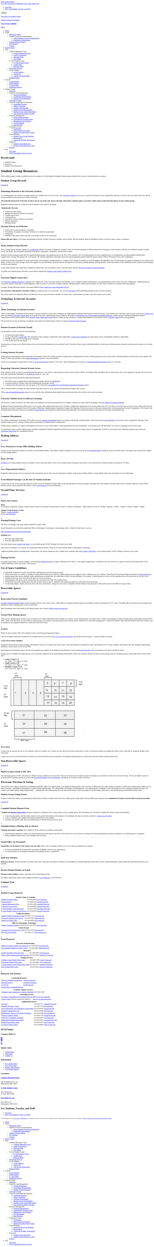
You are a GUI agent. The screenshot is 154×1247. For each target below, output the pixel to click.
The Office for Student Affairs (11, 16)
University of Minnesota (21, 1118)
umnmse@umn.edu (50, 1020)
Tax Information (18, 1214)
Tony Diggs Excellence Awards (23, 1205)
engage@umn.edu (29, 980)
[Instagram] (77, 1042)
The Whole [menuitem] (17, 59)
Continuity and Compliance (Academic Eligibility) (17, 992)
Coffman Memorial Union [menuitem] (22, 53)
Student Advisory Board (17, 1133)
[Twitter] (77, 1040)
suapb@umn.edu (42, 902)
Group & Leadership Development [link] (20, 102)
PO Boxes (4, 463)
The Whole (17, 1150)
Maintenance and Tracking (22, 1212)
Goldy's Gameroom (19, 1146)
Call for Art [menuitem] (17, 74)
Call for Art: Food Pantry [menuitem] (21, 76)
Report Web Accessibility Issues (103, 1118)
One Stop (8, 7)
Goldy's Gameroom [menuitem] (19, 55)
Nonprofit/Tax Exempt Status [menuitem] (23, 119)
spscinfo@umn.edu (43, 909)
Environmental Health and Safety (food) (14, 948)
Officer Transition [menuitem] (19, 106)
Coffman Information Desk (10, 904)
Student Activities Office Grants (23, 1223)
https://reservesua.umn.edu (58, 608)
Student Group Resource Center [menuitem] (24, 146)
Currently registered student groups (12, 603)
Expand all (4, 185)
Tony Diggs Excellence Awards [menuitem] (23, 114)
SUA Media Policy (11, 1064)
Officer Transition (19, 1197)
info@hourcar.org (40, 932)
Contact (11, 1137)
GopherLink (34, 249)
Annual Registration (32, 358)
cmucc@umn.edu (46, 960)
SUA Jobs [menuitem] (12, 151)
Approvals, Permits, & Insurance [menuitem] (24, 140)
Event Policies (55, 777)
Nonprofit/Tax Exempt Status (23, 1210)
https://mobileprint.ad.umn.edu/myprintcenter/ (16, 531)
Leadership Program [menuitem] (20, 104)
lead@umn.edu (28, 985)
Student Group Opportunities (23, 1201)
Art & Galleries (18, 1163)
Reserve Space (10, 1139)
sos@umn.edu (39, 916)
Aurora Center (6, 999)
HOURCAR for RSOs (8, 932)
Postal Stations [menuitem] (14, 83)
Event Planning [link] (14, 134)
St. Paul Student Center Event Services (14, 911)
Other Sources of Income (21, 1222)
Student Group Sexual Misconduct (24, 1203)
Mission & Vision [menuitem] (15, 34)
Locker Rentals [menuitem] (14, 81)
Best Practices (18, 1216)
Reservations (17, 1229)
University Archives (69, 195)
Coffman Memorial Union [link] (18, 51)
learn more (71, 291)
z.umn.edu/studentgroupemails (97, 362)
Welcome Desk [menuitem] (18, 57)
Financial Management (20, 1208)
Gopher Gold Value (22, 544)
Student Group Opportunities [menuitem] (23, 110)
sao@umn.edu (42, 485)
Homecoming (9, 1052)
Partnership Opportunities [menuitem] (21, 40)
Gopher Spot (17, 1156)
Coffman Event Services (9, 906)
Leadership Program (20, 1195)
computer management (48, 420)
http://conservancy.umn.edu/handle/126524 (54, 287)
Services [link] (8, 80)
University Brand (113, 317)
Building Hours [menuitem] (14, 78)
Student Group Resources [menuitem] (21, 144)
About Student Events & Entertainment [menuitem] (26, 38)
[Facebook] (77, 1038)
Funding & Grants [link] (15, 127)
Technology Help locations (77, 321)
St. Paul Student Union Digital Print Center (15, 964)
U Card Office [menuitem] (14, 85)
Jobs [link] (6, 149)
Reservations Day (145, 574)
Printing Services (46, 562)
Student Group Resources (21, 1235)
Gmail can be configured (79, 337)
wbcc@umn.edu (45, 962)
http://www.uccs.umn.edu (41, 997)
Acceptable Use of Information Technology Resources (95, 315)
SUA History (13, 1135)
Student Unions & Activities (10, 20)
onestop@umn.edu (50, 1004)
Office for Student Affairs (9, 1015)
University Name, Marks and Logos (40, 317)
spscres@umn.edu (43, 911)
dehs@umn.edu (44, 948)
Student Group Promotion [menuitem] (21, 98)
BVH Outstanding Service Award (20, 1244)
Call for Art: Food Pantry (21, 1167)
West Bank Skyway (8, 1098)
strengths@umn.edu (30, 982)
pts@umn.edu (39, 930)
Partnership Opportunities (21, 1131)
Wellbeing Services (15, 1178)
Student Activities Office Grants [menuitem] (23, 132)
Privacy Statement (88, 1118)
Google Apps (148, 313)
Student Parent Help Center (10, 1022)
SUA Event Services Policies (63, 636)
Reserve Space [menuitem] (10, 48)
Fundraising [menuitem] (17, 129)
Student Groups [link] (10, 89)
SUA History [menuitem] (13, 44)
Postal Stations (14, 1174)
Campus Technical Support (10, 925)
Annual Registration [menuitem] (20, 95)
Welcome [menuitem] (12, 91)
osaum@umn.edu (50, 1015)
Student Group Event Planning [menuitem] (23, 136)
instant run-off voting (104, 816)
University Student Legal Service (12, 918)
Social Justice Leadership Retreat (12, 987)
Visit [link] (6, 49)
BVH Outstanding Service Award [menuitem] (20, 153)
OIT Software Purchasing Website (112, 402)
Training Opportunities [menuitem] (20, 108)
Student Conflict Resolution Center (12, 916)
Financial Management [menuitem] (20, 117)
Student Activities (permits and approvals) (15, 946)
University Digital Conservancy (14, 282)
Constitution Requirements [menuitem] (22, 97)
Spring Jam (8, 1054)
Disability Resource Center (10, 1006)
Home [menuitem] (7, 31)
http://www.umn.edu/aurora (42, 999)
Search (4, 13)
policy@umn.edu (49, 1025)
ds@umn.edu (48, 1006)
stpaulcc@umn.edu (46, 964)
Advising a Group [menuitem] (15, 100)
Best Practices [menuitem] (18, 125)
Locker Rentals (14, 1173)
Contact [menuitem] (11, 46)
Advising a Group (15, 1191)
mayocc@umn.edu (46, 967)
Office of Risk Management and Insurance (15, 955)
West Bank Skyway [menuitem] (15, 68)
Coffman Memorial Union (10, 1078)
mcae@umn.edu (49, 1013)
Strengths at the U (7, 982)
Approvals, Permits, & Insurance (24, 1231)
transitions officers (95, 450)
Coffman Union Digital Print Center (13, 960)
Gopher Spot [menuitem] (17, 65)
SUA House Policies (40, 777)
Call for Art (17, 1165)
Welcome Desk (18, 1148)
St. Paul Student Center (9, 1088)
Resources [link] (12, 142)
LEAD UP (4, 985)
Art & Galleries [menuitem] (18, 72)
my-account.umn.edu (41, 362)
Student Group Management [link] (18, 93)
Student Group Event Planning (23, 1227)
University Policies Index (9, 1025)
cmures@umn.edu (43, 906)
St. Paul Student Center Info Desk (12, 909)
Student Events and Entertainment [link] (20, 36)
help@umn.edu (41, 925)
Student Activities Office (9, 899)
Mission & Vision (15, 1125)
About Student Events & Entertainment (26, 1129)
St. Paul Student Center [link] (17, 61)
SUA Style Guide (11, 1066)
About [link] (7, 33)
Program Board (6, 902)
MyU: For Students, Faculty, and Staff (17, 9)
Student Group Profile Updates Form (59, 271)
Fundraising (17, 1220)
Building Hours (14, 1169)
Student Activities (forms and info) (12, 953)
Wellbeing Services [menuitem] (15, 87)
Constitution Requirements (22, 1188)
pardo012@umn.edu (46, 955)
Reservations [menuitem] (17, 138)
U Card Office (14, 1176)
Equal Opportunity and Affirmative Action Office (17, 1008)
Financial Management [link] (16, 115)
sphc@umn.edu (49, 1022)
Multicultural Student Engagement (12, 1020)
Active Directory (109, 420)
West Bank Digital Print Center (11, 962)
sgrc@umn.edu (11, 514)
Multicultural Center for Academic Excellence (16, 1013)
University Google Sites (21, 315)
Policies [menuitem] (11, 147)
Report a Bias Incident (12, 1067)
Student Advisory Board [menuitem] (17, 42)
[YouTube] (77, 1044)
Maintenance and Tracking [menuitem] (22, 121)
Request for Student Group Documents (91, 268)
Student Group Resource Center (24, 1237)
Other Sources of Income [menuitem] (21, 130)
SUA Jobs (12, 1242)
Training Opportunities (20, 1199)
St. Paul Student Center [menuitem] (21, 63)
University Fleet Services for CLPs (12, 930)
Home (7, 1122)
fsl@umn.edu (48, 1011)
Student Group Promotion (21, 1190)
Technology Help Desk (8, 431)
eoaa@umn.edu (49, 1008)
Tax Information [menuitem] (18, 123)
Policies (11, 1239)
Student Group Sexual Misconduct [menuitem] (24, 112)
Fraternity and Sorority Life (10, 1011)
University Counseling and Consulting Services (16, 997)
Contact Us (8, 1056)
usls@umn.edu (39, 918)
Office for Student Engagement (11, 980)
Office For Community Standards (12, 1018)
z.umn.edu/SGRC (13, 512)
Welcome (12, 1182)
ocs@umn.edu (49, 1018)
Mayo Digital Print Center (9, 967)
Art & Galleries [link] (14, 70)
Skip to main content (7, 2)
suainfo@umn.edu (43, 904)
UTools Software (38, 410)
